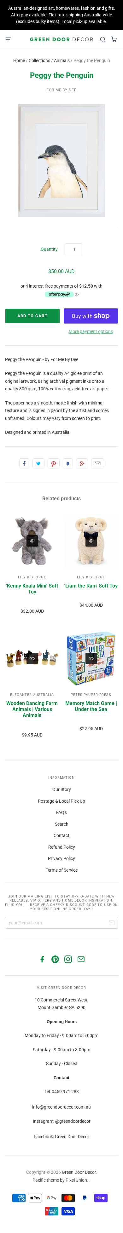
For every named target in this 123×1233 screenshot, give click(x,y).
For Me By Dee (61, 90)
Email (97, 463)
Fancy (68, 463)
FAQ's (61, 812)
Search (61, 824)
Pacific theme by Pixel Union (59, 1180)
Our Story (61, 789)
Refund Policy (61, 847)
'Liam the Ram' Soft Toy (91, 586)
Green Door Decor (79, 1172)
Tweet (38, 463)
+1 (82, 463)
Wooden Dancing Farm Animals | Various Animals (32, 709)
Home (19, 60)
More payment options (91, 331)
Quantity (49, 249)
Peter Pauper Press (91, 695)
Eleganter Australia (32, 695)
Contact (61, 835)
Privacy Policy (61, 858)
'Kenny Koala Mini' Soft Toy (32, 589)
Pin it (54, 463)
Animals (62, 60)
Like (24, 463)
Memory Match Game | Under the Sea (91, 706)
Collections (39, 60)
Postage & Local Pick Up (61, 801)
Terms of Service (62, 870)
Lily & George (32, 577)
